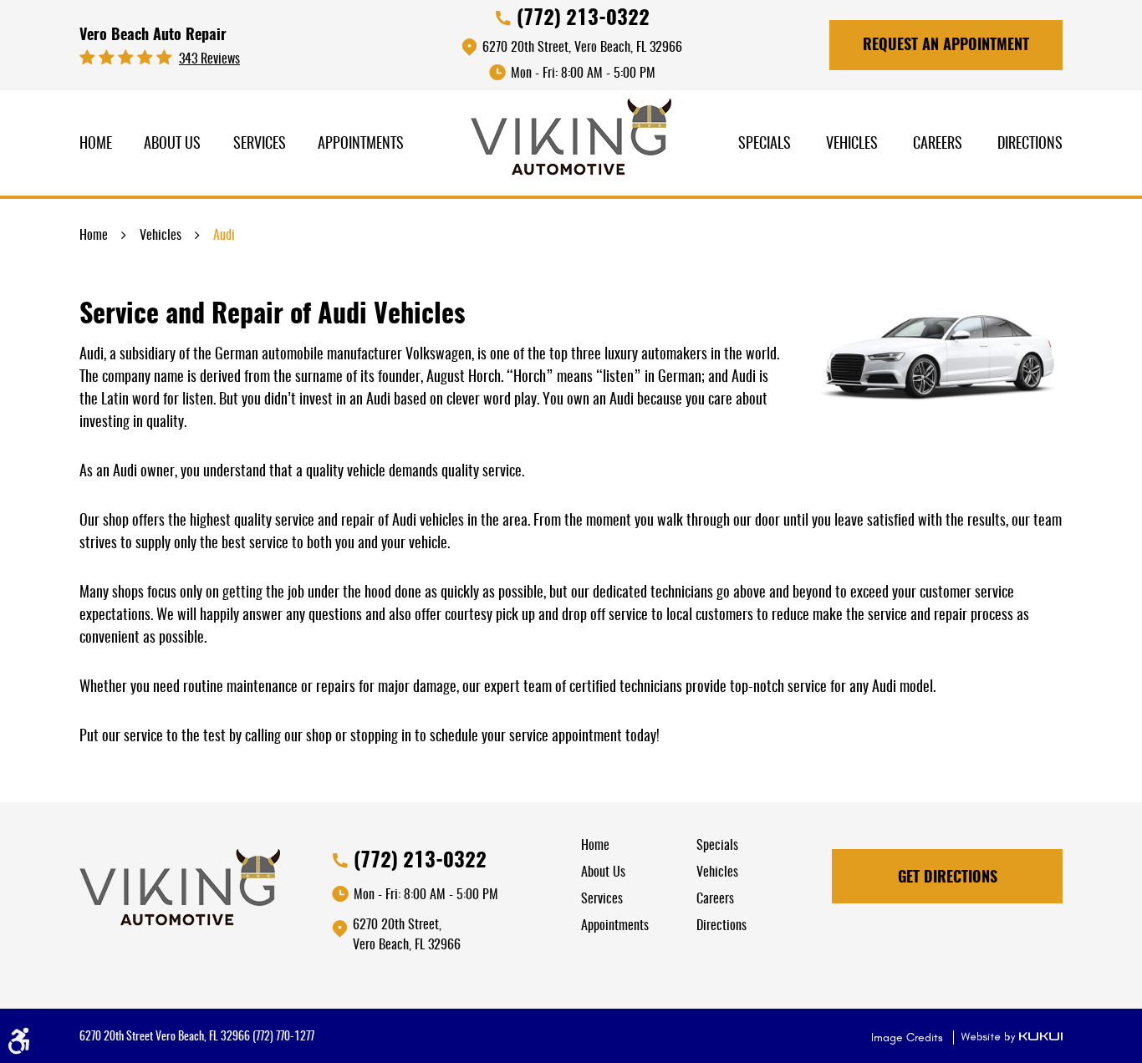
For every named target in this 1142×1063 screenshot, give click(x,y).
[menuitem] (95, 145)
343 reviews (209, 59)
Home (95, 144)
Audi (224, 235)
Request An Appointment (946, 45)
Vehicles (852, 144)
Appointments (361, 144)
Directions (1030, 144)
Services (259, 144)
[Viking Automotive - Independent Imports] (571, 143)
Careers (937, 144)
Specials (764, 144)
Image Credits (908, 1037)
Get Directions (947, 878)
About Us (172, 144)
